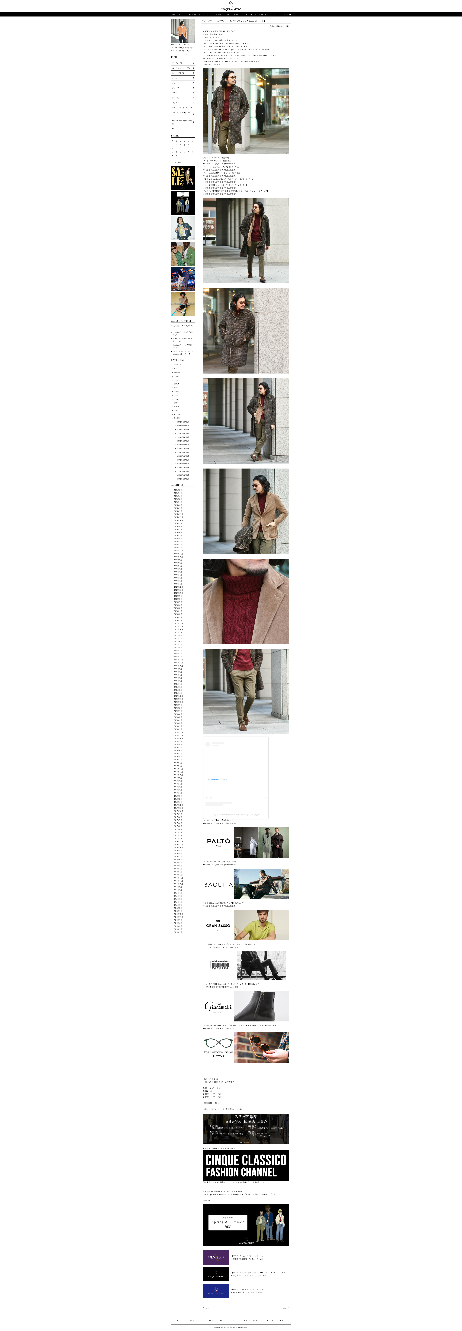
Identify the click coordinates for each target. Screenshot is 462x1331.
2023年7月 (178, 602)
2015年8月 (178, 889)
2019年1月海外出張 (183, 448)
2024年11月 (178, 553)
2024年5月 (178, 571)
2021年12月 (178, 659)
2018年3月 (178, 796)
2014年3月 (178, 926)
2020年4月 (178, 720)
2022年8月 (178, 635)
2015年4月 (178, 902)
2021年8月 (178, 671)
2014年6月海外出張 (183, 479)
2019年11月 (178, 735)
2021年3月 (178, 687)
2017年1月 (178, 838)
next (207, 1308)
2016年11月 (178, 844)
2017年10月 (178, 811)
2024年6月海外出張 (183, 426)
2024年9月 (178, 559)
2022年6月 (178, 641)
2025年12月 (178, 514)
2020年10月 (178, 702)
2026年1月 (178, 511)
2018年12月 (178, 768)
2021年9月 (178, 668)
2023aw (288, 26)
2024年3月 (178, 578)
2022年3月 (178, 650)
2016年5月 (178, 862)
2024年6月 (178, 568)
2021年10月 (178, 665)
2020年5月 (178, 717)
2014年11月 (178, 917)
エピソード (177, 369)
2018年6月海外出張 (183, 452)
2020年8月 (178, 708)
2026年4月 (178, 502)
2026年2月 (178, 508)
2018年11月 (178, 771)
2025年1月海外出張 (183, 422)
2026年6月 (178, 496)
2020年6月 (178, 714)
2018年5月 (178, 790)
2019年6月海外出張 (183, 445)
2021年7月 (178, 674)
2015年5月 (178, 899)
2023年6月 (178, 605)
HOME (174, 14)
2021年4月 (178, 684)
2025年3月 (178, 541)
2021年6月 (178, 677)
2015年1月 (178, 911)
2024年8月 (178, 562)
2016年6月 (178, 859)
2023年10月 (178, 593)
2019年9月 (178, 741)
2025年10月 (178, 520)
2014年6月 (178, 923)
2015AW (176, 399)
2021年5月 (178, 680)
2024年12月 (178, 550)
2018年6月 (178, 787)
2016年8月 (178, 853)
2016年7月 (178, 856)
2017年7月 (178, 820)
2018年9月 (178, 777)
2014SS (176, 410)
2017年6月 (178, 823)
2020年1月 (178, 729)
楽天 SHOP (220, 163)
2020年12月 (178, 696)
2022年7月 (178, 638)
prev (285, 1308)
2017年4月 (178, 829)
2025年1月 (178, 547)
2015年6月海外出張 (183, 471)
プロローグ (177, 365)
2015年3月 (178, 905)
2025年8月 (178, 526)
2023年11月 (178, 590)
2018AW (176, 376)
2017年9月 (178, 814)
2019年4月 (178, 756)
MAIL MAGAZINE (267, 14)
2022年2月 (178, 653)
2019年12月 (178, 732)
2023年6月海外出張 (183, 433)
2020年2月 (178, 726)
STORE (245, 14)
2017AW (176, 384)
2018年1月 (178, 802)
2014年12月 (178, 914)
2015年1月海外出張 (183, 475)
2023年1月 (178, 620)
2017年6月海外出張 (183, 460)
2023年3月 (178, 614)
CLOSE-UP (190, 1321)
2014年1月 (178, 932)
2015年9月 (178, 886)
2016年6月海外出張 (183, 467)
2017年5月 (178, 826)
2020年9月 (178, 705)
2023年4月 (178, 611)
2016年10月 (178, 847)
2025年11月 (178, 517)
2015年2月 (178, 908)
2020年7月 (178, 711)
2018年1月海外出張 (183, 456)
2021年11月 (178, 662)
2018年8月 (178, 781)
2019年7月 (178, 747)
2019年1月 (178, 765)
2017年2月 (178, 835)
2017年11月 (178, 808)
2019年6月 (178, 750)
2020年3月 (178, 723)
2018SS (176, 380)
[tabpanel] (183, 35)
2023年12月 (178, 587)
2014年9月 (178, 920)
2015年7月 (178, 893)
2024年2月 (178, 581)
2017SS (176, 388)
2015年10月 (178, 883)
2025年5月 (178, 535)
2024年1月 (178, 584)
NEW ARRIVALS (196, 14)
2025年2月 (178, 544)
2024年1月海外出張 (183, 429)
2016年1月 (178, 874)
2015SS (176, 403)
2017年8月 (178, 817)
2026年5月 (178, 499)
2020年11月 (178, 699)
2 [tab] (183, 54)
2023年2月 (178, 617)
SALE (208, 14)
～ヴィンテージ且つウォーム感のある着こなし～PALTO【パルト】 (233, 20)
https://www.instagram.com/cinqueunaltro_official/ (229, 1194)
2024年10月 (178, 556)
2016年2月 (178, 871)
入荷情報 (177, 372)
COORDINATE (233, 14)
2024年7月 (178, 565)
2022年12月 (178, 623)
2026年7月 (178, 493)
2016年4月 (178, 865)
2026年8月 (178, 490)
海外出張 (177, 418)
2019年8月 (178, 744)
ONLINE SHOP (209, 163)
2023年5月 (178, 608)
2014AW (176, 407)
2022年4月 (178, 647)
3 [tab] (186, 54)
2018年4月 (178, 793)
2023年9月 (178, 596)
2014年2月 (178, 929)
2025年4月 (178, 538)
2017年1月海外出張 (183, 464)
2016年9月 (178, 850)
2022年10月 (178, 629)
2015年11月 (178, 880)
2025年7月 (178, 529)
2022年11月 (178, 626)
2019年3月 (178, 759)
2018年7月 (178, 784)
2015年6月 (178, 896)
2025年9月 (178, 523)
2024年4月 (178, 575)
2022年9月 (178, 632)
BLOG (235, 1321)
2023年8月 (178, 599)
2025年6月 (178, 532)
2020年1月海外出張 (183, 441)
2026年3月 (178, 505)
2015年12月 (178, 877)
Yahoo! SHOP (230, 163)
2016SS (176, 395)
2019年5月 (178, 753)
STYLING (177, 414)
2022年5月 (178, 644)
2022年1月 (178, 656)
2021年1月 (178, 693)
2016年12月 (178, 841)
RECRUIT (284, 1321)
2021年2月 (178, 690)
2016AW (176, 391)
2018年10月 (178, 774)
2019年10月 (178, 738)
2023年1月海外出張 (183, 437)
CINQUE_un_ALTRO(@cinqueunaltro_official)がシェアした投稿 (236, 815)
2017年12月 (178, 805)
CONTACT (269, 1321)
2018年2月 (178, 799)
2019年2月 (178, 762)
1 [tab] (179, 54)
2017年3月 (178, 832)
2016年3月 (178, 868)
